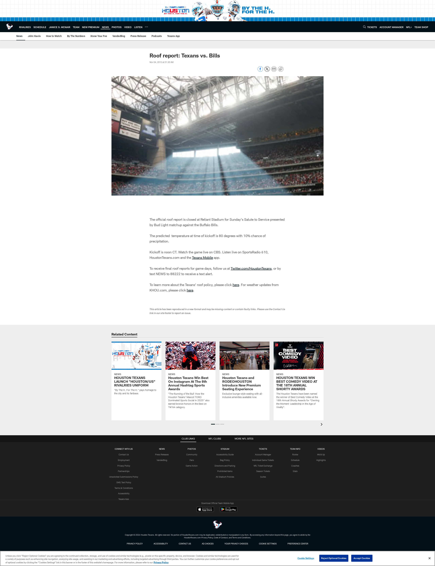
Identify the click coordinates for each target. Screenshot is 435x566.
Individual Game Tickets (263, 460)
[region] (217, 558)
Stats (295, 471)
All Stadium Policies (225, 477)
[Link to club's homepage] (9, 27)
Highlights (321, 460)
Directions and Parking (225, 465)
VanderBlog (162, 460)
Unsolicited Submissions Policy (123, 477)
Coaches (295, 465)
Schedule (295, 460)
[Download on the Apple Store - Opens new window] (205, 510)
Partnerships (123, 471)
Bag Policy (225, 460)
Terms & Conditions (124, 488)
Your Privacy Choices (236, 543)
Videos (321, 449)
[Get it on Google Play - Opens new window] (228, 511)
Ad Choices (208, 543)
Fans (192, 460)
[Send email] (274, 70)
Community (191, 454)
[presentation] (322, 425)
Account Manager (263, 454)
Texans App (123, 499)
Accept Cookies (362, 558)
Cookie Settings (268, 543)
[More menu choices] (146, 27)
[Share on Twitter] (267, 70)
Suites (263, 477)
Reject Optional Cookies (333, 558)
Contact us (185, 543)
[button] (213, 424)
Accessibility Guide (225, 454)
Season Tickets (263, 471)
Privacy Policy (123, 465)
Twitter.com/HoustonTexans (251, 268)
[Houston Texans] (217, 525)
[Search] (364, 26)
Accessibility (123, 493)
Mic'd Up (321, 454)
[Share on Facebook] (260, 70)
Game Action (192, 465)
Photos (192, 449)
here (236, 285)
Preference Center (298, 543)
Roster (295, 454)
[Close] (429, 558)
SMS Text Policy (123, 482)
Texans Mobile (202, 257)
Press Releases (162, 454)
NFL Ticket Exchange (263, 465)
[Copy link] (280, 69)
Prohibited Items (224, 471)
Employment (124, 460)
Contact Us (124, 454)
